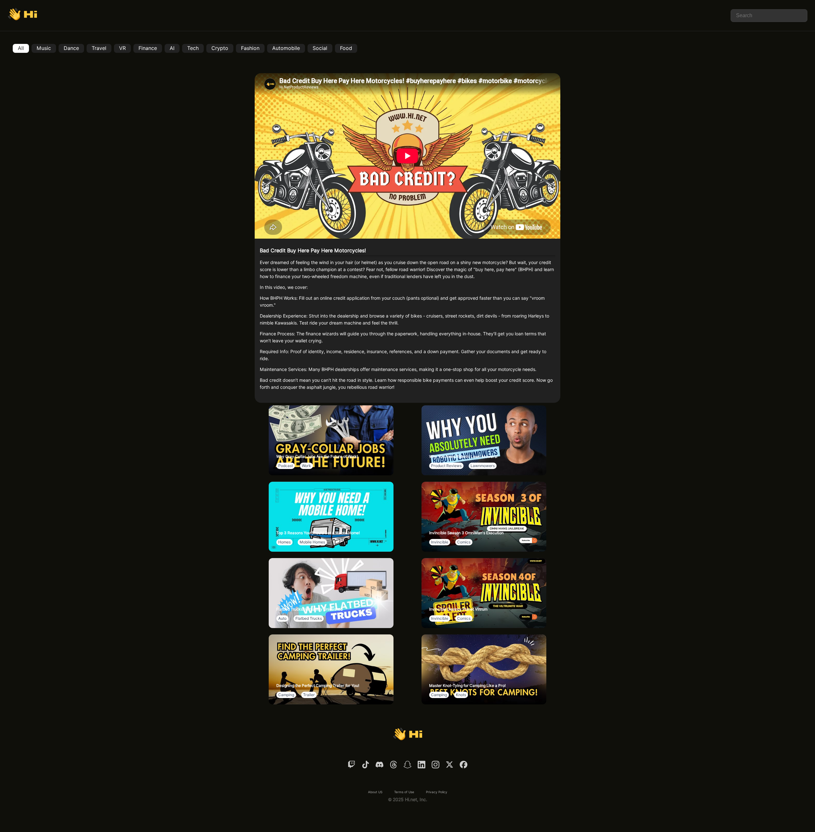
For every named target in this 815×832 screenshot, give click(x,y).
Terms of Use (404, 792)
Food (346, 48)
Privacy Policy (436, 792)
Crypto (219, 48)
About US (375, 792)
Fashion (250, 48)
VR (122, 48)
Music (44, 48)
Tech (193, 48)
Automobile (286, 48)
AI (172, 48)
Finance (147, 48)
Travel (99, 48)
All (21, 48)
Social (320, 48)
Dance (71, 48)
